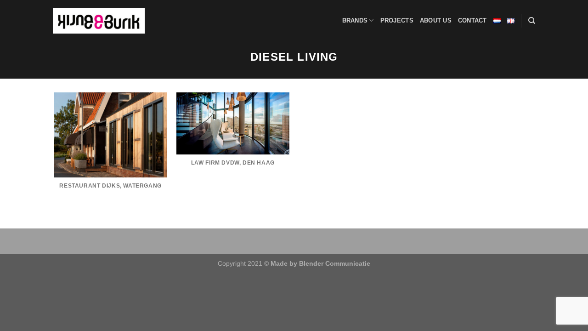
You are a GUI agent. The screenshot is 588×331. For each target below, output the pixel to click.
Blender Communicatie (334, 263)
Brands (355, 20)
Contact (472, 20)
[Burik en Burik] (99, 20)
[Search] (531, 20)
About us (436, 20)
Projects (396, 20)
